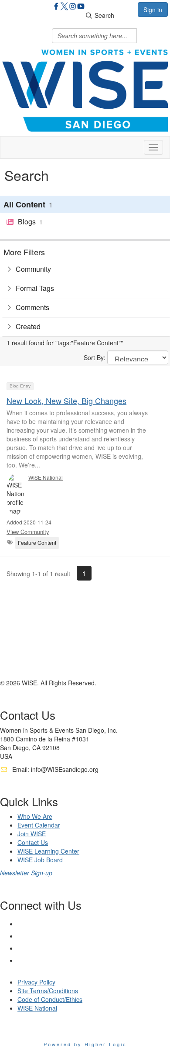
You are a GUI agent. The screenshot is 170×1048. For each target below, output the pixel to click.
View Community (28, 531)
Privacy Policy (36, 982)
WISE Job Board (40, 859)
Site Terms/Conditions (47, 990)
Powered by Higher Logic (85, 1044)
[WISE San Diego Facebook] (56, 7)
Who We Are (34, 816)
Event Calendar (38, 825)
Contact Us (32, 842)
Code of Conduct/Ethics (49, 999)
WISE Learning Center (48, 851)
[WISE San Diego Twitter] (64, 7)
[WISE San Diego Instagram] (72, 7)
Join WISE (31, 833)
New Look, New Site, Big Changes (66, 400)
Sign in (152, 9)
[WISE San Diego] (81, 7)
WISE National (45, 477)
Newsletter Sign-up (26, 872)
